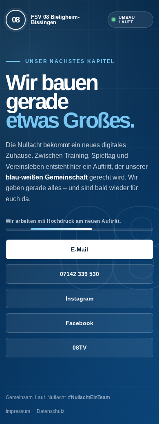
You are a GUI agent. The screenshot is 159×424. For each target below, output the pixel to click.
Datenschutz (50, 411)
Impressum (18, 411)
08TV (79, 347)
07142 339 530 (79, 274)
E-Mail (79, 249)
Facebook (79, 323)
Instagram (79, 298)
